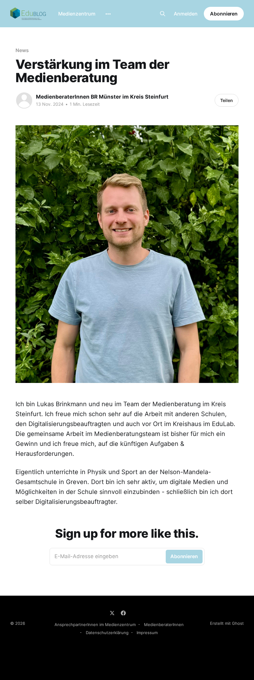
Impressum (147, 632)
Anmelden (186, 14)
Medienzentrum (76, 14)
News (22, 50)
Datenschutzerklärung (107, 632)
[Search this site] (163, 14)
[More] (108, 14)
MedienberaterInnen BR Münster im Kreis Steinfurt (102, 97)
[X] (112, 613)
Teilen (226, 100)
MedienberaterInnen (164, 624)
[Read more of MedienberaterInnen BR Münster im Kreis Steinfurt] (24, 100)
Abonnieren (224, 14)
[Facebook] (123, 613)
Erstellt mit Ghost (227, 623)
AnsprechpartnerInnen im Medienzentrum (95, 624)
